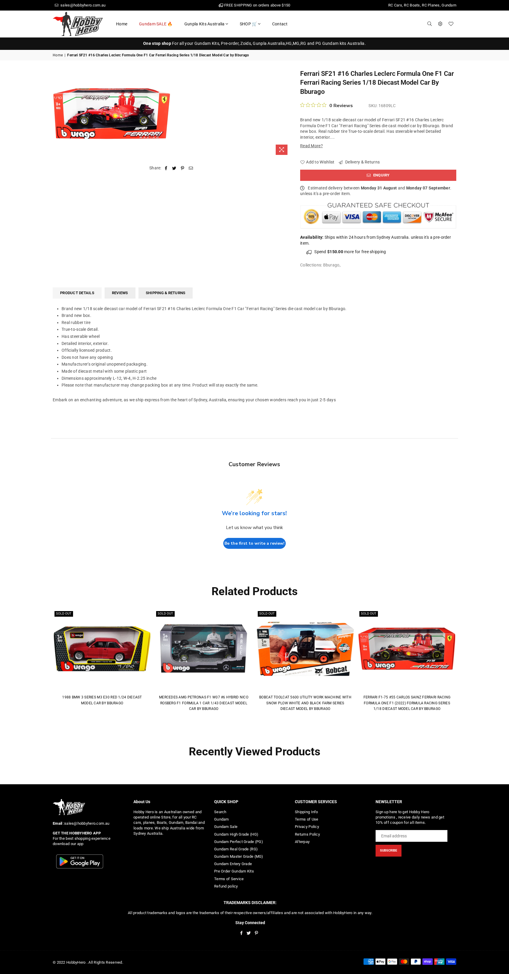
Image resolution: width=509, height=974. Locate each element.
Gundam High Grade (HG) (236, 834)
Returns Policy (307, 834)
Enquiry (381, 175)
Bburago (331, 265)
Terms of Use (306, 819)
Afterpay (302, 841)
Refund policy (226, 886)
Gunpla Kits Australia (204, 24)
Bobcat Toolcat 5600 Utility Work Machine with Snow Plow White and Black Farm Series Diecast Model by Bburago (305, 703)
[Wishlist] (451, 23)
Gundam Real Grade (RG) (236, 849)
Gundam (221, 819)
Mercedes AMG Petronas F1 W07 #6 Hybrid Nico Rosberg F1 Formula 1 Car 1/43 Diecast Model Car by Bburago (203, 703)
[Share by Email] (191, 168)
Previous (44, 662)
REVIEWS (120, 293)
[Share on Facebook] (166, 168)
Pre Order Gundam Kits (234, 871)
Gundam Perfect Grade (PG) (238, 841)
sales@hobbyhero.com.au (82, 5)
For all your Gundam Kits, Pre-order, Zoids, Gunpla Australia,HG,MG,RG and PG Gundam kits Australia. (254, 43)
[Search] (429, 23)
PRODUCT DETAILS (77, 293)
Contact (279, 24)
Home (121, 24)
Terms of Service (229, 879)
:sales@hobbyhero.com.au (85, 823)
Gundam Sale (225, 826)
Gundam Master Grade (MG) (238, 856)
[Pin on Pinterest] (183, 168)
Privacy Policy (307, 826)
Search (220, 812)
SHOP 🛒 (248, 24)
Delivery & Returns (362, 162)
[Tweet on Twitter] (174, 168)
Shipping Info (306, 812)
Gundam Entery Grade (233, 864)
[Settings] (440, 23)
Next (464, 662)
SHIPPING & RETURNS (166, 293)
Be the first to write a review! (254, 543)
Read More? (311, 145)
